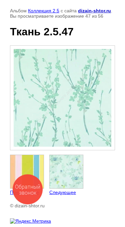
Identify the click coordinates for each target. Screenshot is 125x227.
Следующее (62, 192)
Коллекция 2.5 (43, 10)
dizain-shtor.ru (94, 10)
